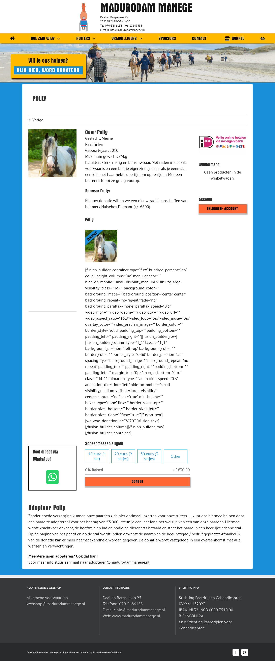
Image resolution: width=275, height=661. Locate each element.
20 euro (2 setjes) (123, 456)
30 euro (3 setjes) (149, 456)
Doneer (137, 481)
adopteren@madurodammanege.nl (119, 562)
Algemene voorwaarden (47, 597)
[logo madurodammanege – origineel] (83, 4)
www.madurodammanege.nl (136, 616)
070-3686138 (131, 603)
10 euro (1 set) (97, 456)
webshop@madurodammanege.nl (56, 603)
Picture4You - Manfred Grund (107, 652)
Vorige (37, 120)
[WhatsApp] (52, 477)
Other (176, 456)
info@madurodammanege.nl (140, 609)
